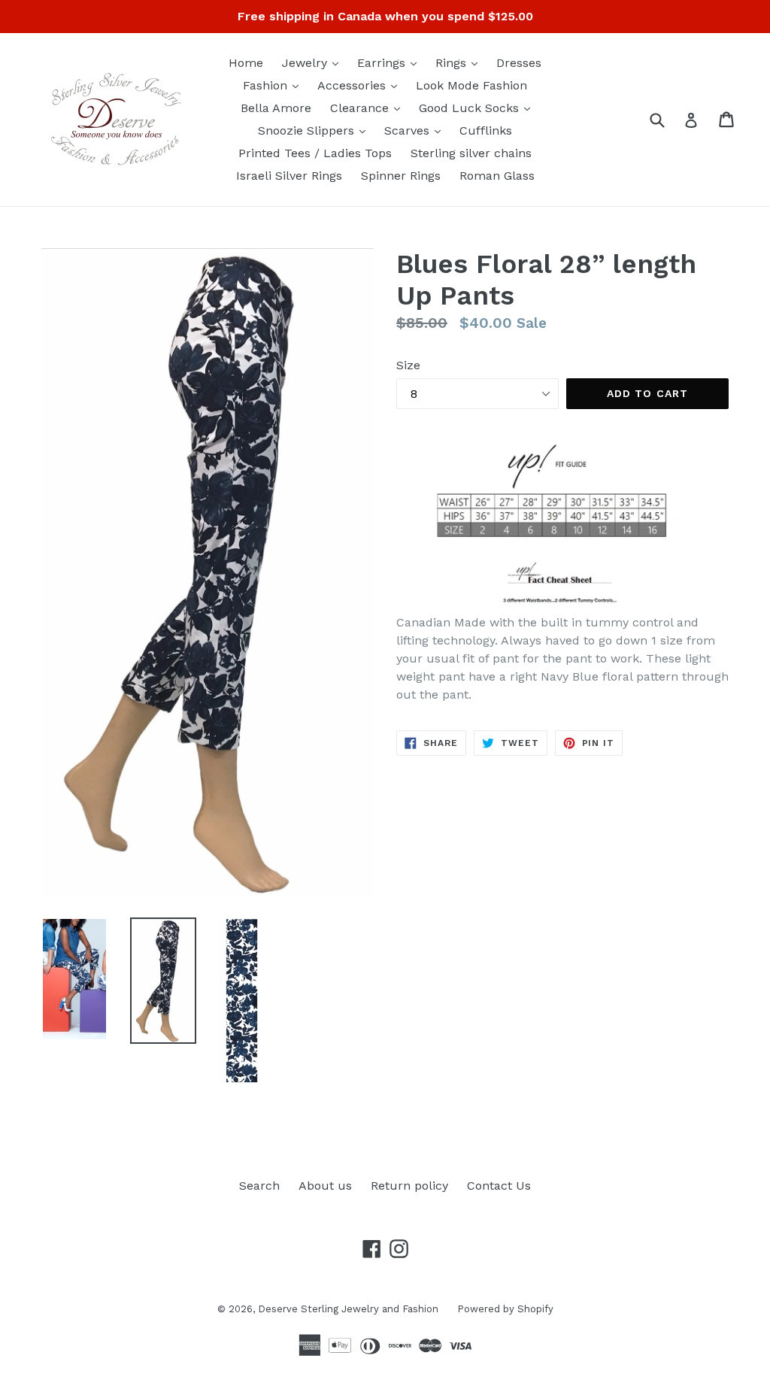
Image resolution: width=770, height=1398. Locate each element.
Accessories (361, 84)
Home (246, 63)
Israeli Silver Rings (289, 175)
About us (325, 1185)
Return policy (409, 1185)
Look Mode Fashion (471, 85)
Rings (460, 62)
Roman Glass (497, 175)
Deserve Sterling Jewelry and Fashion (348, 1309)
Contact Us (499, 1185)
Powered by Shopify (505, 1309)
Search (259, 1185)
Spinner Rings (401, 175)
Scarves (416, 130)
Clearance (369, 107)
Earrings (390, 62)
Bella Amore (276, 108)
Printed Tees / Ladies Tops (315, 153)
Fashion (274, 84)
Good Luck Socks (478, 107)
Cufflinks (485, 130)
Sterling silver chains (471, 153)
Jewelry (314, 62)
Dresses (518, 63)
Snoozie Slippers (315, 130)
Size (408, 365)
